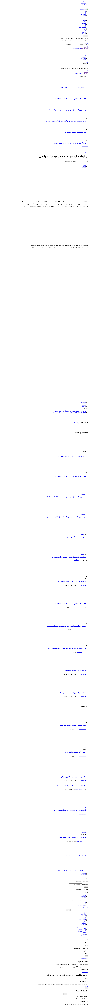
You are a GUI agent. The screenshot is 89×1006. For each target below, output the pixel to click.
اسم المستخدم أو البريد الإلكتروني (80, 948)
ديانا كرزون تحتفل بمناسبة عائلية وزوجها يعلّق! (73, 777)
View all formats (84, 48)
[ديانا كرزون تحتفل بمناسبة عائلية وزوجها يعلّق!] (43, 765)
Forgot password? (84, 958)
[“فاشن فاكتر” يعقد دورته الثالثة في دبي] (43, 738)
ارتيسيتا (84, 31)
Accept (86, 986)
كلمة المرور (85, 951)
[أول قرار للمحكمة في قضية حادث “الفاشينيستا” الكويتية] (43, 93)
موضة (84, 24)
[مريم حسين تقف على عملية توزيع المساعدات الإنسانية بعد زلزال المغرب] (43, 115)
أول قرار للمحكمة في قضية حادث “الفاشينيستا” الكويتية (70, 98)
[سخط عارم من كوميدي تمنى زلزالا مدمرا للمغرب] (43, 823)
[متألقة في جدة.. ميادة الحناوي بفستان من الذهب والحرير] (43, 82)
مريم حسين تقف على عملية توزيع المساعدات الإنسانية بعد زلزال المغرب (66, 121)
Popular (84, 832)
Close (87, 908)
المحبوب (84, 12)
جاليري (84, 29)
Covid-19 (83, 32)
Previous (84, 146)
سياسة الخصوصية (81, 905)
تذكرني (85, 953)
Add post (86, 47)
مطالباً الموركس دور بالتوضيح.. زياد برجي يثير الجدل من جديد (69, 143)
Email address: (85, 884)
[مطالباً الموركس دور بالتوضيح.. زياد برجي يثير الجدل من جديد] (43, 137)
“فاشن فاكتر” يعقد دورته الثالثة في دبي (75, 752)
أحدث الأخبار (83, 14)
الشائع (84, 15)
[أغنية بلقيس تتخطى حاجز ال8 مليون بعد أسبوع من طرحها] (43, 798)
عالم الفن (83, 21)
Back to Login (85, 972)
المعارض (84, 23)
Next (87, 146)
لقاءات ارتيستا (82, 27)
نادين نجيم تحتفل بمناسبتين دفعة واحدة (75, 132)
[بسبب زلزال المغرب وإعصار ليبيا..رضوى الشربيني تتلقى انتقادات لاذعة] (43, 104)
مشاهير (84, 20)
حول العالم (83, 33)
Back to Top (85, 907)
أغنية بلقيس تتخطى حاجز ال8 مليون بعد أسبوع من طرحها (70, 810)
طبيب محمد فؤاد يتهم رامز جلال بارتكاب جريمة (73, 725)
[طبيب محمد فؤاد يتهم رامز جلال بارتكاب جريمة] (43, 715)
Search (68, 44)
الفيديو (84, 25)
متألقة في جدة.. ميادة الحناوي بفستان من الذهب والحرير (70, 87)
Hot (85, 747)
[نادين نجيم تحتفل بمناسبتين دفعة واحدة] (43, 126)
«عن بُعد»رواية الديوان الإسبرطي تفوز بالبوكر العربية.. (71, 785)
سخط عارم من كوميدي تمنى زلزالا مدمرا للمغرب (72, 837)
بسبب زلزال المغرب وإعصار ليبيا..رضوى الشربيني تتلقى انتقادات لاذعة (66, 110)
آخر (85, 11)
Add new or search (84, 994)
